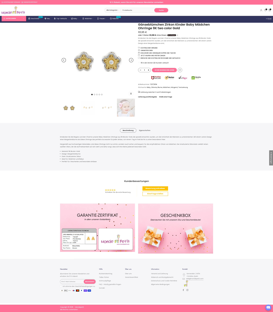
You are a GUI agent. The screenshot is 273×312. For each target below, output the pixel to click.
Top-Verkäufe (61, 18)
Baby (75, 18)
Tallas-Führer (104, 277)
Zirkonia (154, 87)
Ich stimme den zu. (79, 286)
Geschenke (36, 18)
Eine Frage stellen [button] (155, 193)
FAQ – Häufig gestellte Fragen (110, 284)
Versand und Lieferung (159, 274)
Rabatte (116, 18)
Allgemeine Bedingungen (160, 284)
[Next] (131, 60)
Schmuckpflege (105, 281)
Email (269, 18)
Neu (48, 18)
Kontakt (102, 288)
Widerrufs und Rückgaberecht (162, 277)
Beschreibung (128, 130)
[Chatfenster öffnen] (268, 308)
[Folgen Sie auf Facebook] (183, 290)
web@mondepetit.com (194, 279)
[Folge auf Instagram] (187, 290)
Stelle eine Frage (165, 97)
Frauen (102, 18)
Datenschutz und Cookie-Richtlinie (164, 281)
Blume (160, 87)
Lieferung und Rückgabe (147, 97)
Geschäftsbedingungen (84, 286)
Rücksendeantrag (105, 274)
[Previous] (64, 60)
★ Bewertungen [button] (271, 158)
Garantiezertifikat (131, 277)
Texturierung (183, 87)
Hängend (174, 87)
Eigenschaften (144, 130)
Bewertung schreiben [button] (155, 188)
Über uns (128, 274)
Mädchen (88, 18)
